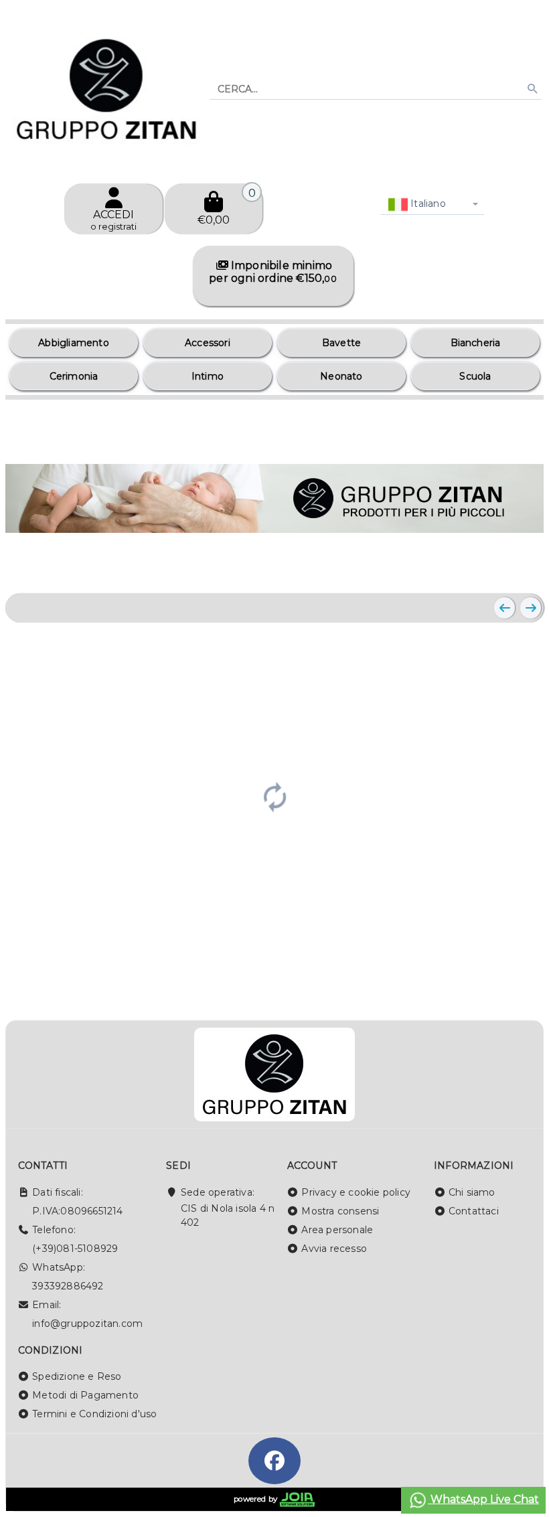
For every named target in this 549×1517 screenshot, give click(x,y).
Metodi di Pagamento (85, 1395)
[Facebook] (274, 1460)
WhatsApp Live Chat (483, 1499)
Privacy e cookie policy (355, 1192)
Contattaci (474, 1211)
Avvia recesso (334, 1249)
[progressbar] (274, 795)
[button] (503, 567)
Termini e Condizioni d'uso (94, 1414)
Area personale (337, 1230)
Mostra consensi (340, 1211)
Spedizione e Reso (76, 1376)
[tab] (472, 565)
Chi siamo (472, 1192)
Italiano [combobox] (427, 203)
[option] (73, 343)
